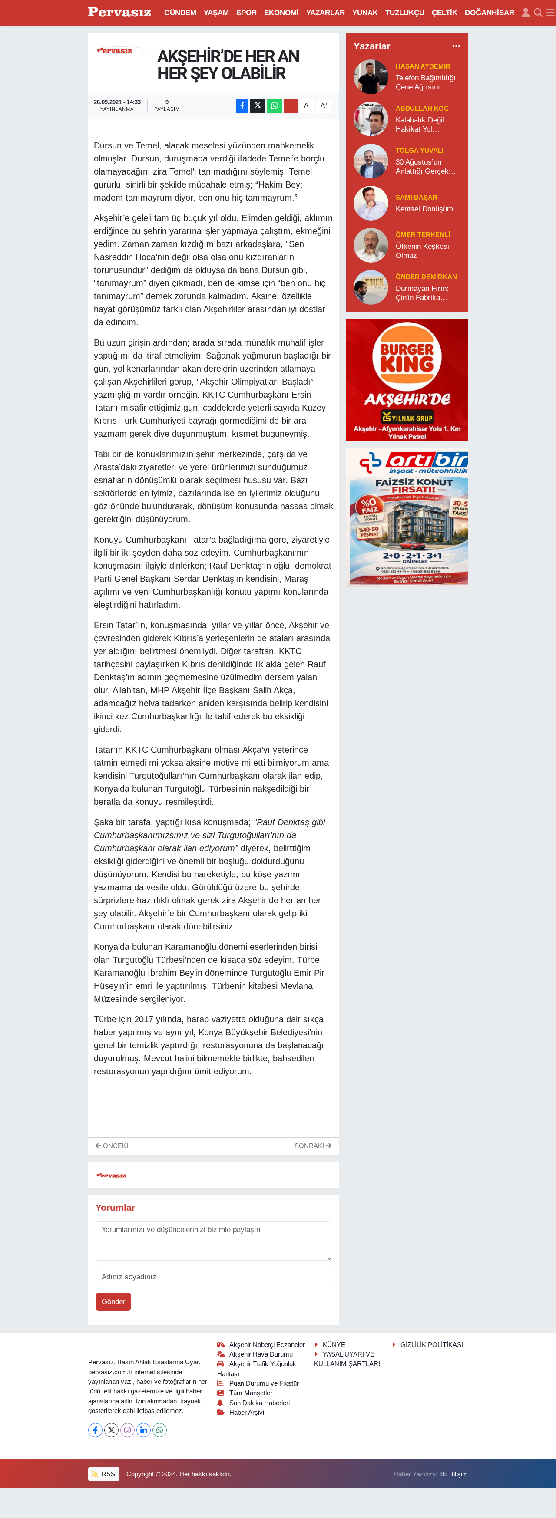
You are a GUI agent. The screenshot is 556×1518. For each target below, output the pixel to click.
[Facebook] (95, 1430)
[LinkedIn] (143, 1430)
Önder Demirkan (426, 276)
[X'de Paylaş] (257, 106)
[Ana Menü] (550, 13)
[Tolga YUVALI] (371, 160)
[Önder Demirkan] (371, 287)
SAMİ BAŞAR (416, 197)
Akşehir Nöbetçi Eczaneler (267, 1344)
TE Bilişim (453, 1474)
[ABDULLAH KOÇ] (371, 118)
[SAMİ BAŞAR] (371, 202)
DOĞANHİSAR (489, 13)
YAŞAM (216, 13)
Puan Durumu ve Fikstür (264, 1383)
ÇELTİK (444, 13)
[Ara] (538, 13)
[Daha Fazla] (291, 106)
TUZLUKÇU (404, 13)
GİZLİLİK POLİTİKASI (431, 1344)
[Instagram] (127, 1430)
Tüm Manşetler (250, 1393)
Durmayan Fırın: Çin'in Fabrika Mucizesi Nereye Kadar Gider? (423, 293)
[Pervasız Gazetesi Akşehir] (120, 13)
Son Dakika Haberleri (259, 1402)
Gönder (114, 1301)
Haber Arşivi (246, 1412)
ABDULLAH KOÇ (422, 108)
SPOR (246, 13)
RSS (107, 1474)
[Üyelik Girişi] (526, 13)
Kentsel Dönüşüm (424, 209)
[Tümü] (456, 46)
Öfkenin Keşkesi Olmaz (422, 251)
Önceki (114, 1146)
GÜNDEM (180, 13)
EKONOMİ (281, 13)
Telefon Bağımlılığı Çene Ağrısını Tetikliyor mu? (426, 83)
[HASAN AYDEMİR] (371, 76)
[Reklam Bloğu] (407, 379)
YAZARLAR (325, 13)
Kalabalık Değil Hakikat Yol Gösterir (420, 125)
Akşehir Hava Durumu (261, 1354)
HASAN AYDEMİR (423, 66)
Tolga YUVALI (419, 150)
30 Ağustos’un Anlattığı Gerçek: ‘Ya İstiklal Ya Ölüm (427, 167)
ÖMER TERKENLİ (423, 234)
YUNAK (365, 13)
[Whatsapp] (159, 1430)
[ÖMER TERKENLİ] (371, 244)
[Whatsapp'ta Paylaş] (274, 106)
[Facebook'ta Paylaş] (242, 106)
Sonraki (310, 1146)
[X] (111, 1430)
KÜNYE (334, 1344)
